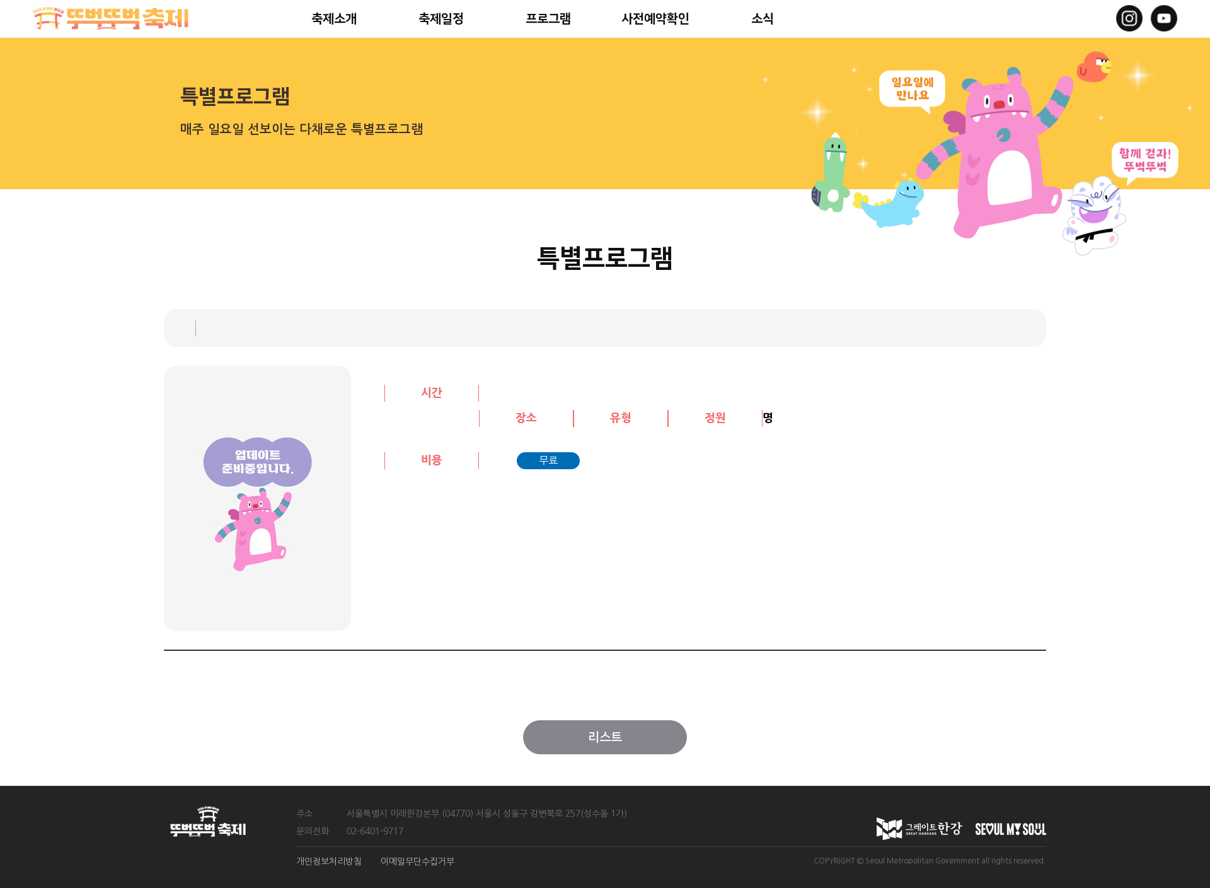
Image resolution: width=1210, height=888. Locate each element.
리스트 (605, 737)
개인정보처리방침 (329, 861)
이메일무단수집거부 (417, 861)
